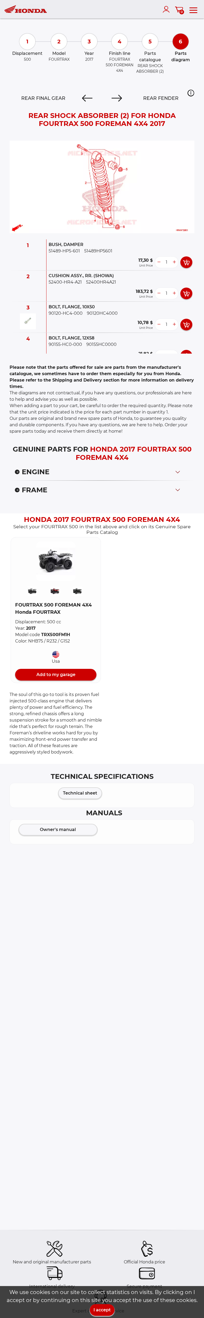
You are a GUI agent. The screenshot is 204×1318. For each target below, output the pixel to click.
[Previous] (87, 98)
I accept (102, 1309)
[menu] (193, 9)
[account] (167, 9)
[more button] (174, 262)
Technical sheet (80, 793)
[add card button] (186, 262)
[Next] (116, 98)
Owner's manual (58, 829)
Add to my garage (55, 674)
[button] (190, 93)
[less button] (159, 262)
